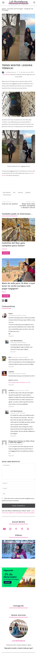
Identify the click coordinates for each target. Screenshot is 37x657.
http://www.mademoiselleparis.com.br (19, 382)
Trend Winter (6, 74)
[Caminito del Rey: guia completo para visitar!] (18, 229)
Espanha (4, 248)
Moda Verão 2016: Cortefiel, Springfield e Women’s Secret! (27, 205)
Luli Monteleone (11, 72)
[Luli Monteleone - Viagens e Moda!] (18, 2)
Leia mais (6, 253)
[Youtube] (4, 529)
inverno (20, 192)
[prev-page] (3, 300)
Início (4, 9)
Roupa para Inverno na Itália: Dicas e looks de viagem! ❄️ (21, 441)
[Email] (31, 185)
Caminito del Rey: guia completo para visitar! (13, 244)
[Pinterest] (18, 185)
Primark (28, 192)
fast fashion (7, 192)
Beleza (4, 291)
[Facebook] (6, 185)
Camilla (11, 371)
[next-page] (6, 300)
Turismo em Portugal (15, 9)
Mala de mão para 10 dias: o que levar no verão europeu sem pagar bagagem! (18, 286)
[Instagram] (10, 529)
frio (14, 192)
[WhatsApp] (25, 185)
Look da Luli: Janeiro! (10, 204)
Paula (11, 313)
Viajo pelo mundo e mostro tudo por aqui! (18, 648)
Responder (11, 336)
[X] (12, 185)
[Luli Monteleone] (3, 72)
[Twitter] (27, 529)
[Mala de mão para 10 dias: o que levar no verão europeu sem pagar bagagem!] (18, 270)
